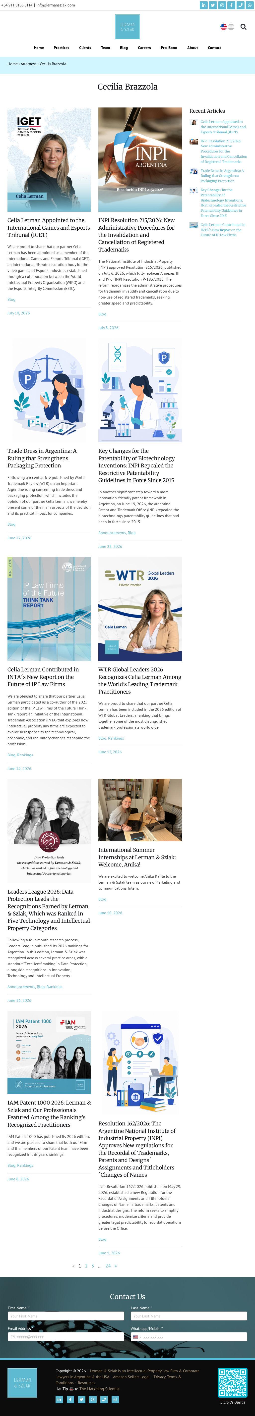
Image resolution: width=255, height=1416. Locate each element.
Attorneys (29, 63)
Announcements (112, 532)
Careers (144, 47)
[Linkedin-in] (204, 5)
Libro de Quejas (232, 1402)
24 (108, 1266)
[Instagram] (222, 5)
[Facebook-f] (231, 5)
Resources (86, 1382)
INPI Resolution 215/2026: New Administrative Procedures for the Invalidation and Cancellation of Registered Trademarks (136, 235)
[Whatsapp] (250, 5)
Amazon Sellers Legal (131, 1376)
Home (39, 47)
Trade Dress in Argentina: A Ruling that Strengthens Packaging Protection (42, 458)
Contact (214, 47)
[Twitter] (213, 5)
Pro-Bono (169, 47)
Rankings (25, 754)
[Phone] (241, 5)
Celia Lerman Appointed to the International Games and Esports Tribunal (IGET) (48, 227)
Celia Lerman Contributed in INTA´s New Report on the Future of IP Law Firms (43, 677)
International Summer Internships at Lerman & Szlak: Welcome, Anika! (137, 857)
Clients (85, 47)
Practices (61, 47)
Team (105, 47)
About (192, 47)
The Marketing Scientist (99, 1388)
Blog (124, 47)
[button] (243, 27)
